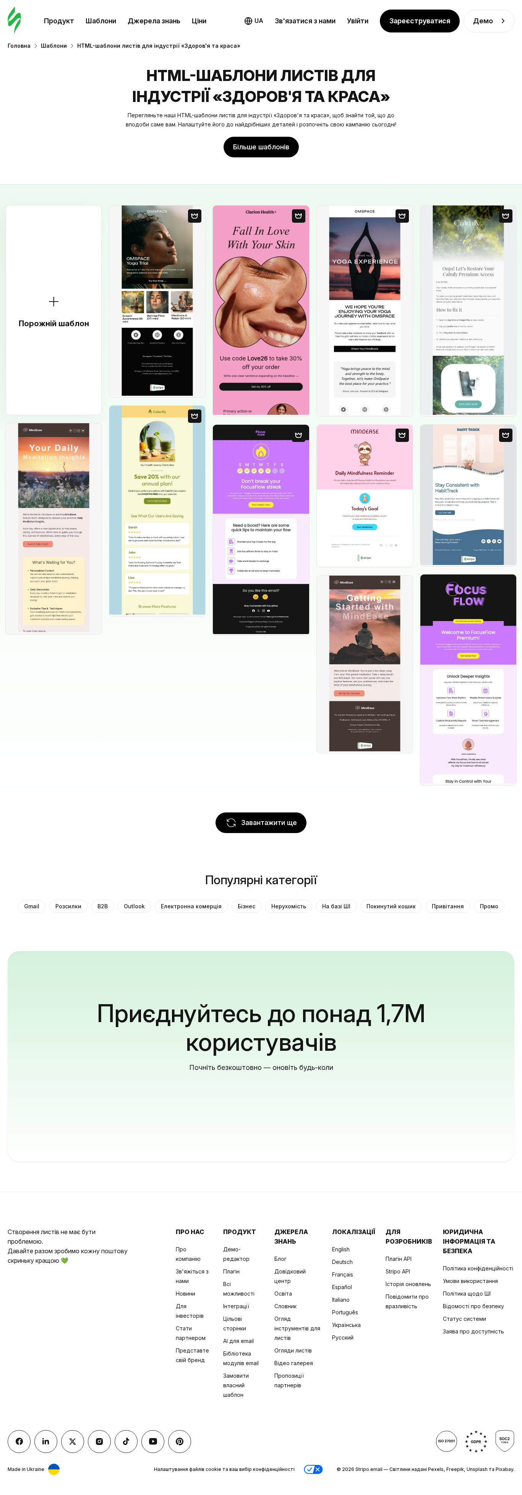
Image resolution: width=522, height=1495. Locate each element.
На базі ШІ (336, 906)
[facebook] (19, 1441)
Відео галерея (293, 1363)
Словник (285, 1306)
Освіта (283, 1293)
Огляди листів (293, 1350)
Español (342, 1287)
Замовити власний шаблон (236, 1385)
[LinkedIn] (45, 1441)
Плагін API (399, 1259)
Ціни (199, 21)
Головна (19, 45)
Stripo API (398, 1271)
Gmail (31, 906)
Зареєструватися (419, 21)
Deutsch (342, 1262)
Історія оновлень (408, 1284)
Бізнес (246, 906)
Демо (483, 21)
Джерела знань (154, 21)
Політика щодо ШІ (467, 1293)
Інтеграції (236, 1306)
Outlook (134, 906)
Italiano (341, 1299)
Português (345, 1312)
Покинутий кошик (391, 906)
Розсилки (68, 906)
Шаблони (101, 21)
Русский (342, 1337)
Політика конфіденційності (478, 1268)
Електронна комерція (191, 906)
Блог (280, 1259)
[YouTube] (152, 1441)
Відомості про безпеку (473, 1306)
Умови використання (470, 1281)
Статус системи (464, 1318)
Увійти (357, 21)
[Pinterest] (179, 1441)
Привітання (448, 906)
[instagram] (99, 1441)
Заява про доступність (473, 1331)
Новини (185, 1293)
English (341, 1249)
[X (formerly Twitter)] (72, 1441)
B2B (102, 906)
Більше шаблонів (261, 147)
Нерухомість (288, 906)
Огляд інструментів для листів (297, 1328)
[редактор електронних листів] (14, 20)
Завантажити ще (269, 823)
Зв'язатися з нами (305, 21)
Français (342, 1274)
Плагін (231, 1271)
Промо (489, 906)
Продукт (59, 21)
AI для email (238, 1341)
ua (259, 20)
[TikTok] (126, 1441)
